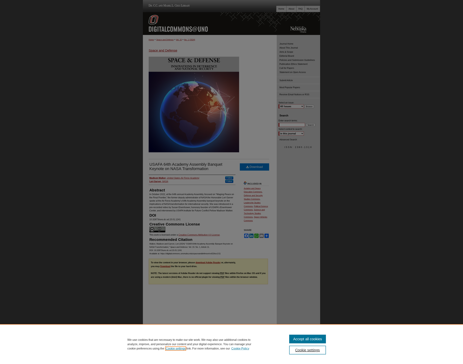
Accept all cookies (307, 339)
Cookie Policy (240, 348)
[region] (231, 344)
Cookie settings (176, 348)
